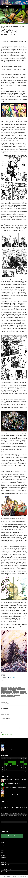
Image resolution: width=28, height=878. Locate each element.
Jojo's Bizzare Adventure (6, 26)
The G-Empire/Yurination (6, 869)
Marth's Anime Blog (5, 864)
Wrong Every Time (4, 871)
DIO (19, 687)
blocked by (13, 836)
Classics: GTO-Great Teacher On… (19, 791)
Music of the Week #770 (6, 810)
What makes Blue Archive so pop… (15, 783)
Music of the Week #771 (6, 805)
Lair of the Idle (4, 7)
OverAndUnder (7, 794)
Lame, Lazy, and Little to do (15, 36)
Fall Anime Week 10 (5, 707)
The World (17, 695)
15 (25, 763)
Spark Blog (3, 866)
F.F (24, 688)
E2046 (2, 852)
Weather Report (5, 696)
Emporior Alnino (11, 688)
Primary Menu (26, 6)
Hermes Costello (12, 690)
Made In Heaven (8, 693)
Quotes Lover (7, 791)
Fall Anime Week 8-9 (5, 703)
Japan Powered (4, 859)
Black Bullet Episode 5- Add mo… (18, 794)
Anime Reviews (4, 845)
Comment (23, 728)
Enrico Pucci (19, 688)
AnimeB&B (3, 848)
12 (14, 763)
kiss (2, 693)
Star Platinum (23, 693)
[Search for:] (14, 821)
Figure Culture (4, 857)
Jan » (26, 771)
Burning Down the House (7, 687)
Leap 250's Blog (4, 862)
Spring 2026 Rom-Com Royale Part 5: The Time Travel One (13, 813)
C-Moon (15, 687)
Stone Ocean (10, 695)
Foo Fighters (4, 690)
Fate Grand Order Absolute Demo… (18, 787)
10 (6, 763)
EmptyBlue (3, 855)
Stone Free (4, 695)
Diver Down (4, 688)
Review (17, 26)
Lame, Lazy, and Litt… (8, 779)
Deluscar (2, 850)
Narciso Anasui (16, 693)
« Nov (2, 771)
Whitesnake (12, 696)
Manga (14, 26)
